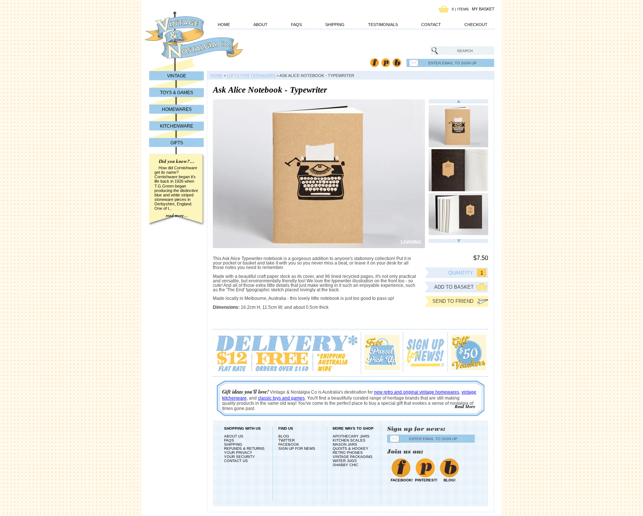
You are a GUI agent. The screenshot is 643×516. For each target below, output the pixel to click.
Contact (431, 24)
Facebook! (401, 480)
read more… (177, 215)
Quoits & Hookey (350, 448)
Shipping (335, 24)
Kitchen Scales (349, 440)
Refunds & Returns (244, 448)
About (260, 24)
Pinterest (385, 62)
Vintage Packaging (352, 457)
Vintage (176, 75)
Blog (397, 62)
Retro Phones (348, 453)
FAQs (296, 24)
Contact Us (236, 461)
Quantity (460, 273)
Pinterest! (425, 480)
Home (224, 24)
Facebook (374, 62)
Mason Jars (345, 444)
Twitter (286, 440)
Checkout (475, 24)
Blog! (449, 480)
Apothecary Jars (351, 436)
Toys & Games (176, 92)
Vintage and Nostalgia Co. (180, 40)
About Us (233, 436)
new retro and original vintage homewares (416, 392)
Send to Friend (452, 301)
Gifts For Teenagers (251, 75)
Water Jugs (345, 461)
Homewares (177, 109)
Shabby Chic (345, 465)
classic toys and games (281, 398)
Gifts (176, 142)
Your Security (239, 457)
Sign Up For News (296, 448)
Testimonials (383, 24)
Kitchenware (176, 126)
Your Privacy (238, 453)
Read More (465, 406)
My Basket (483, 9)
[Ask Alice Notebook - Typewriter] (458, 126)
